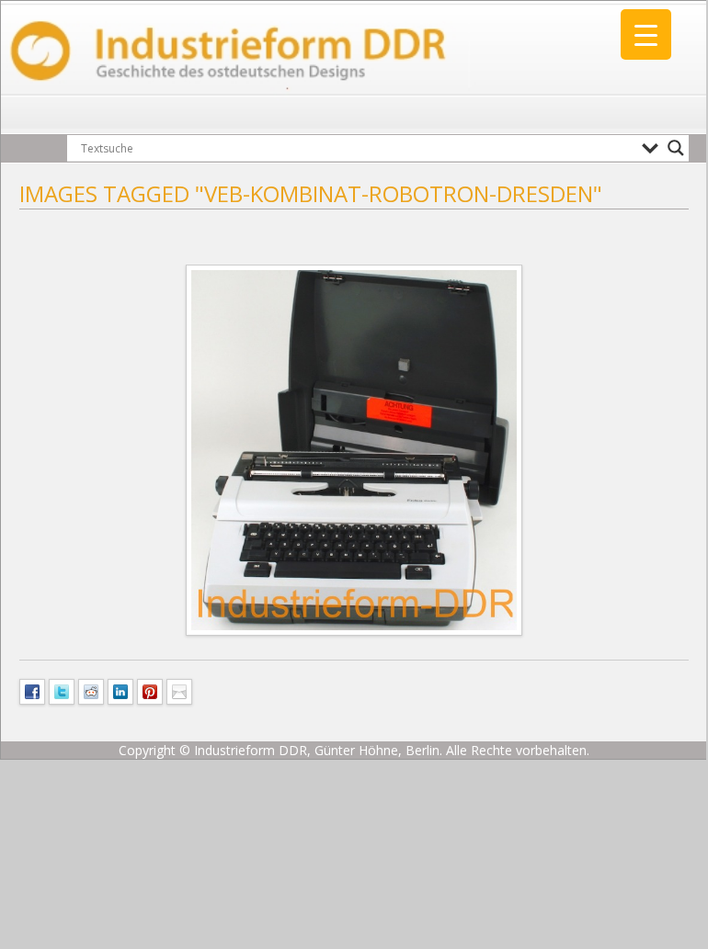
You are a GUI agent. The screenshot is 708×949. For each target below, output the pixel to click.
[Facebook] (32, 690)
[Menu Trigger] (646, 34)
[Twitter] (61, 690)
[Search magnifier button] (676, 148)
